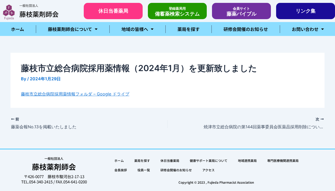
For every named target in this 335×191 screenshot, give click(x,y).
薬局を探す (188, 29)
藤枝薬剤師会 (39, 14)
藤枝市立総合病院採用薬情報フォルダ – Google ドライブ (75, 94)
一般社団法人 (28, 5)
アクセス (208, 170)
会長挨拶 (120, 170)
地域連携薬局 (247, 160)
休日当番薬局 (169, 160)
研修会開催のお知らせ (246, 29)
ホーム (17, 29)
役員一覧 (143, 170)
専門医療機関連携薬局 (283, 160)
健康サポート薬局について (208, 160)
